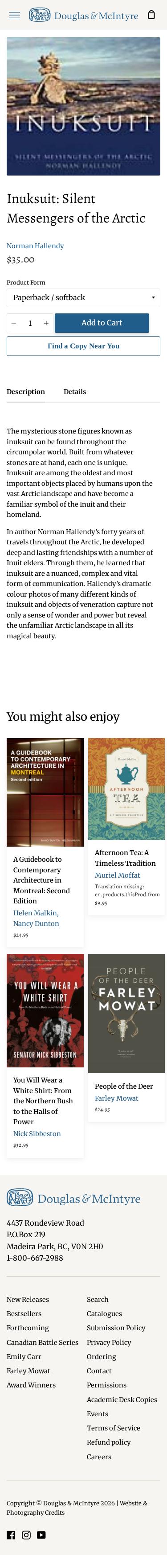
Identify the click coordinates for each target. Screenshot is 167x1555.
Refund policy (109, 1442)
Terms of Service (113, 1428)
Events (97, 1414)
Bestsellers (24, 1314)
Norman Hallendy (35, 246)
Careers (99, 1457)
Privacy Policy (109, 1343)
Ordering (101, 1357)
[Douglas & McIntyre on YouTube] (41, 1535)
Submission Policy (116, 1328)
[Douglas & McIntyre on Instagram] (26, 1535)
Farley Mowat (28, 1371)
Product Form (26, 282)
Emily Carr (24, 1357)
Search (98, 1300)
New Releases (28, 1300)
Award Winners (31, 1385)
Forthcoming (28, 1328)
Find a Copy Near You (83, 346)
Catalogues (104, 1314)
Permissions (106, 1385)
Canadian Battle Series (42, 1343)
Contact (99, 1371)
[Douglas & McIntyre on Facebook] (11, 1535)
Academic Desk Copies (122, 1400)
